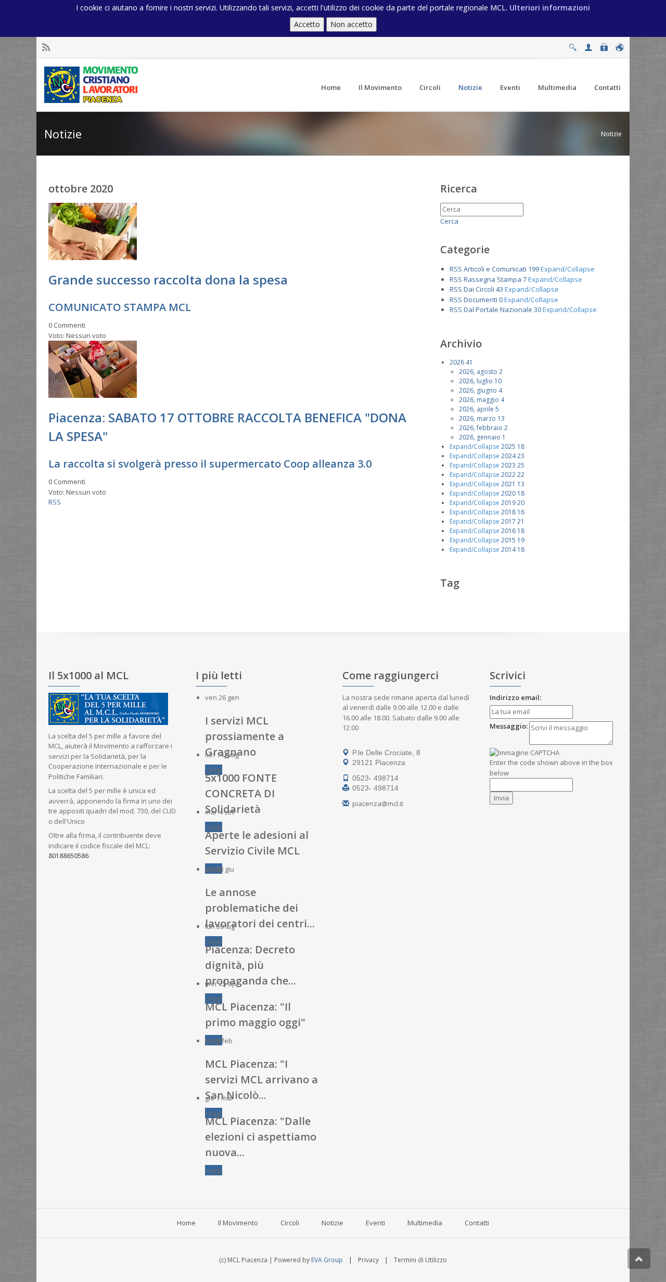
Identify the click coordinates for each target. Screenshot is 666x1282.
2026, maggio (479, 399)
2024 (508, 455)
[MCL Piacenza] (92, 84)
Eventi (375, 1222)
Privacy (368, 1259)
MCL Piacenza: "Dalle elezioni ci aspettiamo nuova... (260, 1136)
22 (520, 474)
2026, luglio (476, 381)
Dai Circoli (479, 289)
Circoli (289, 1222)
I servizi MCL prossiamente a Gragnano (244, 736)
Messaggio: (509, 726)
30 (537, 309)
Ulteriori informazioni (549, 7)
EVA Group (327, 1259)
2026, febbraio (481, 427)
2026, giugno (478, 390)
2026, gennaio (480, 437)
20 (520, 502)
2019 (508, 502)
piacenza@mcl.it (377, 803)
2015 (508, 540)
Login (604, 44)
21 (520, 521)
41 (469, 362)
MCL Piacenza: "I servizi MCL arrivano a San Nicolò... (261, 1079)
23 (520, 455)
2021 (508, 484)
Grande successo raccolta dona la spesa (168, 279)
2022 (508, 474)
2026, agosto (478, 371)
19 (520, 540)
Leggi (214, 769)
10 (498, 381)
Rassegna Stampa (492, 279)
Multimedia (424, 1222)
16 (520, 512)
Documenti (480, 299)
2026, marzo (477, 418)
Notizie (611, 134)
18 (520, 446)
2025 (508, 446)
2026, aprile (476, 409)
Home (186, 1222)
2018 (508, 512)
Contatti (477, 1222)
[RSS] (46, 47)
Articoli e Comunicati (495, 269)
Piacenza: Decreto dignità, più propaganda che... (250, 965)
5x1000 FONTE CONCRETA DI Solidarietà (241, 793)
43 (499, 289)
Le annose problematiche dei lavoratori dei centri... (260, 907)
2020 (508, 493)
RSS (54, 502)
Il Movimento (238, 1222)
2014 (508, 549)
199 (533, 269)
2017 (508, 521)
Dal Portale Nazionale (498, 309)
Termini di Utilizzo (420, 1259)
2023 (508, 465)
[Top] (638, 1258)
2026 (457, 362)
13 (501, 418)
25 (520, 465)
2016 (508, 530)
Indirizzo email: (515, 697)
